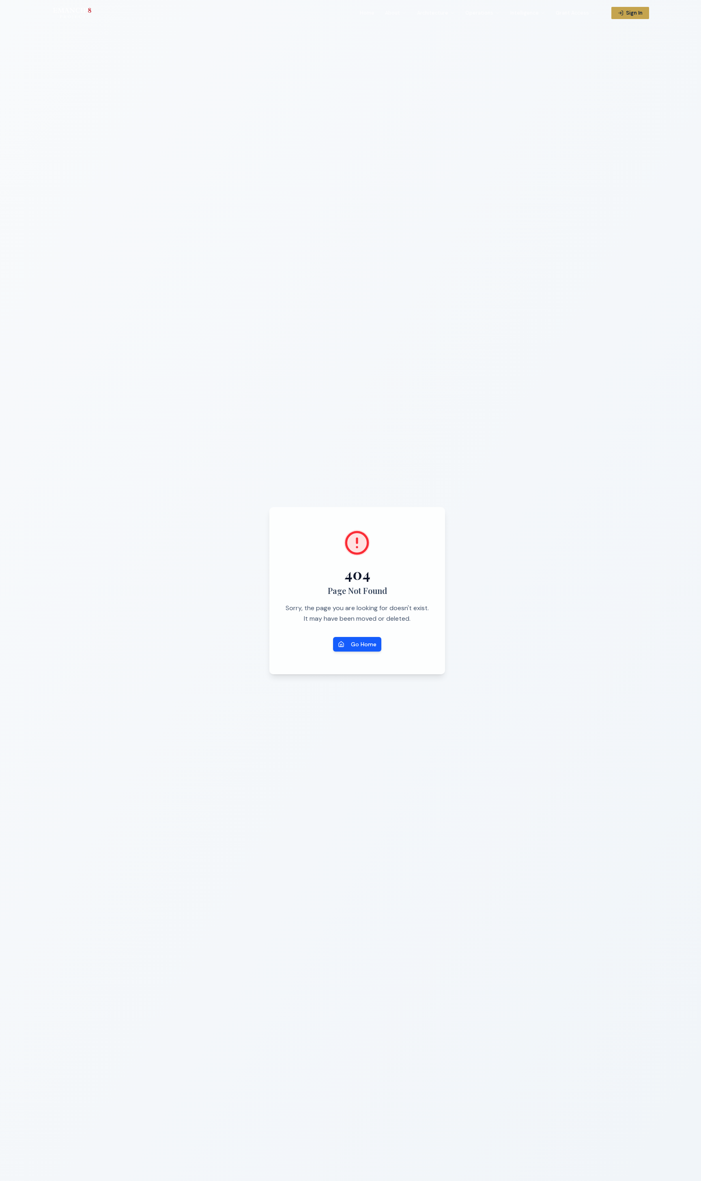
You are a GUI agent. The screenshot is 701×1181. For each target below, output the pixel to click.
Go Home (363, 644)
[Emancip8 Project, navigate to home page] (72, 13)
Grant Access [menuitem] (572, 13)
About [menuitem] (392, 13)
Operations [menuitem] (479, 13)
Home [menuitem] (367, 13)
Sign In (634, 13)
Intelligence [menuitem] (524, 13)
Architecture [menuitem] (432, 13)
